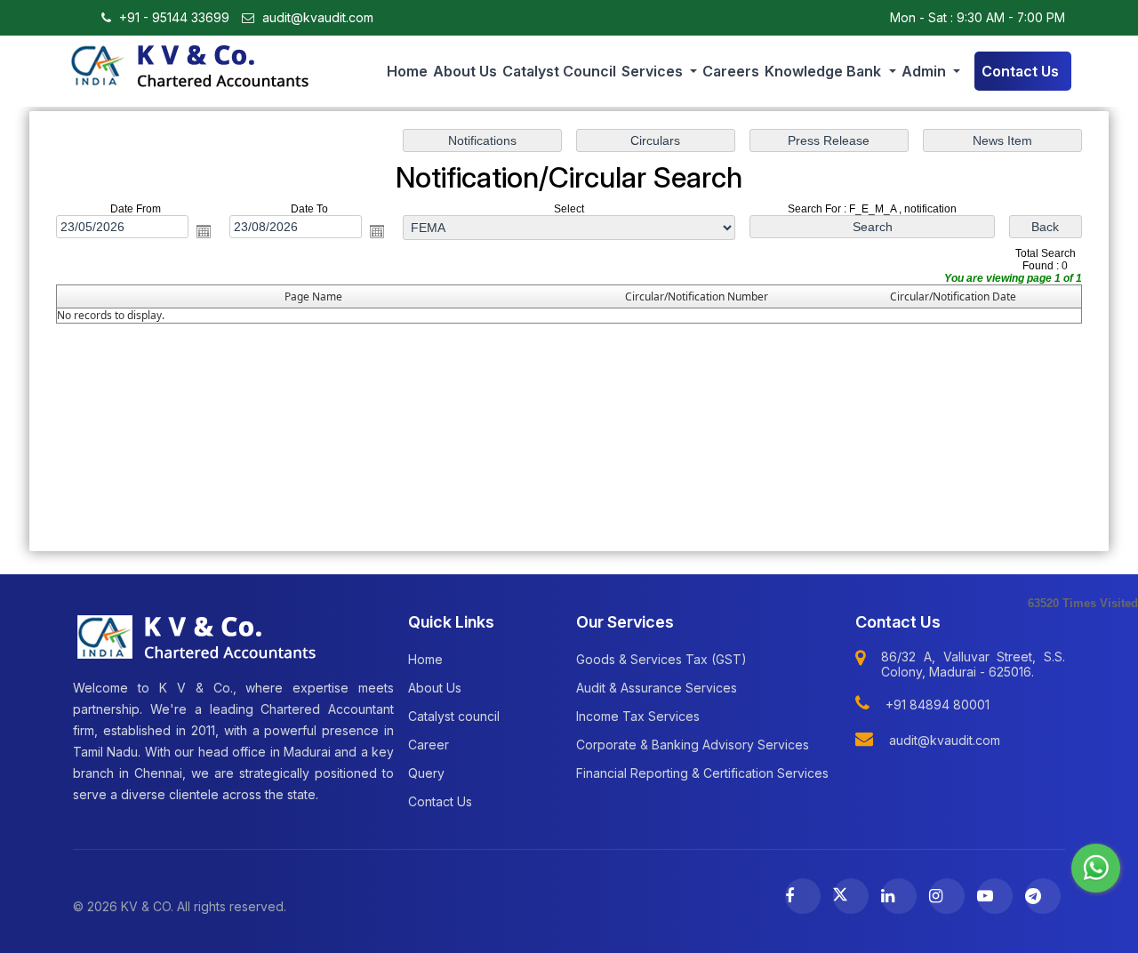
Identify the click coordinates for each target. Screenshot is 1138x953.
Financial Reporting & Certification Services (702, 773)
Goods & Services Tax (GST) (661, 659)
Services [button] (653, 71)
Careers (730, 71)
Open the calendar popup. (203, 231)
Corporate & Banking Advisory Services (692, 744)
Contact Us (1020, 71)
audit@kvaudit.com (316, 17)
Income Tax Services (638, 716)
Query (426, 773)
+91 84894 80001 (938, 704)
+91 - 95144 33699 (172, 17)
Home (407, 71)
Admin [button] (926, 71)
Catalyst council (559, 71)
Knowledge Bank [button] (825, 71)
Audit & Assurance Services (656, 687)
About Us (465, 71)
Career (428, 744)
